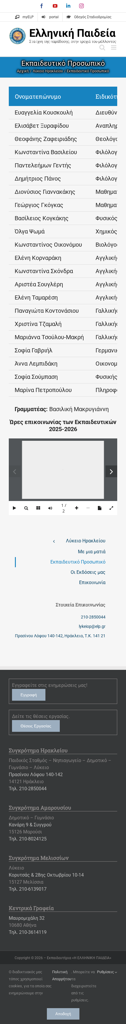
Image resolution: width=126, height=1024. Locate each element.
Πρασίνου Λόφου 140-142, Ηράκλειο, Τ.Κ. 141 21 (60, 635)
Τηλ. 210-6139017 (28, 889)
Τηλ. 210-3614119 (28, 932)
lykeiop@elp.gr (92, 626)
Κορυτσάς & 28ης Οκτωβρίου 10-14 (46, 875)
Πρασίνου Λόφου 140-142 (36, 774)
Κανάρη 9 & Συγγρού (30, 825)
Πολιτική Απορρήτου (61, 975)
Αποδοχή (63, 1014)
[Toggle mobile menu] (114, 47)
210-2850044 (93, 617)
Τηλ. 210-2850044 (28, 788)
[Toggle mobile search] (102, 47)
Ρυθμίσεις (106, 972)
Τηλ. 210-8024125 (28, 839)
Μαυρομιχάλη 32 (27, 918)
